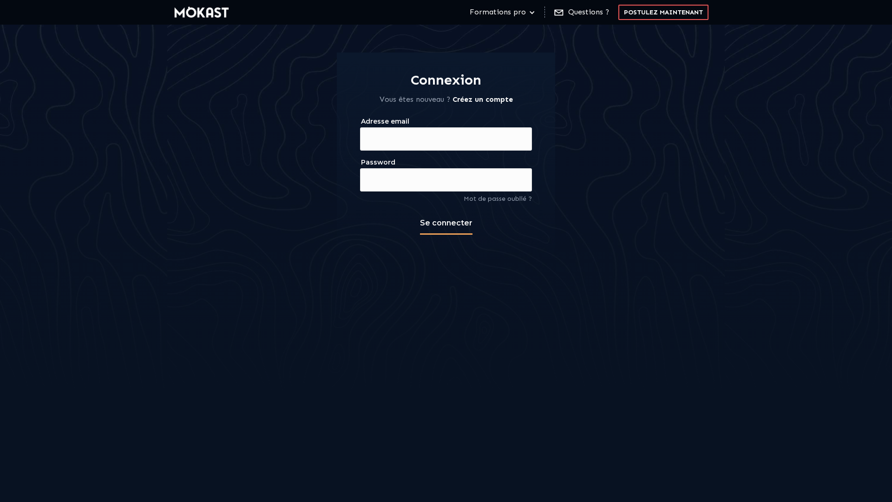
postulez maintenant (663, 12)
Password (378, 162)
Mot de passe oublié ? (498, 199)
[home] (202, 12)
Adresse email (385, 121)
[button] (502, 12)
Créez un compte (483, 99)
